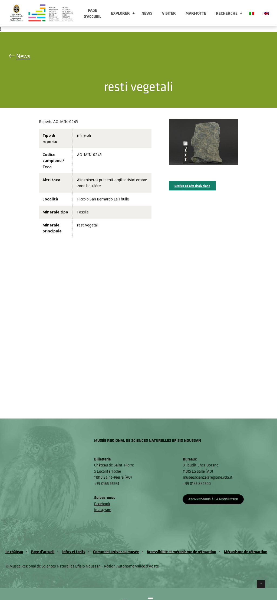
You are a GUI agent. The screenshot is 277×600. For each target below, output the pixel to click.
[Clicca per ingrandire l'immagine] (203, 141)
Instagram (102, 509)
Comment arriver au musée (116, 551)
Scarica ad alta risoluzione (192, 185)
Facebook (102, 503)
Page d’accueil (92, 13)
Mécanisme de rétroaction (245, 551)
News (146, 13)
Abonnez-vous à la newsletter (213, 499)
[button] (133, 14)
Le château (14, 551)
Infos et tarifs (73, 551)
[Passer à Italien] (251, 13)
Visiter (169, 13)
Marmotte (196, 13)
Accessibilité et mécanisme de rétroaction (181, 551)
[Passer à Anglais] (266, 13)
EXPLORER (120, 13)
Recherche (227, 13)
